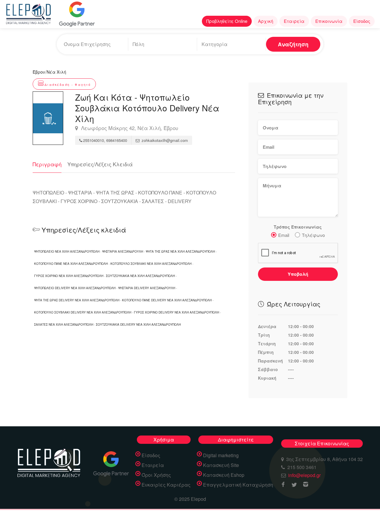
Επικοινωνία (329, 21)
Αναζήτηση (293, 44)
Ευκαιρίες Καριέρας (166, 485)
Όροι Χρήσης (156, 475)
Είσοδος (361, 21)
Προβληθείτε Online (226, 21)
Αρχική (265, 21)
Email (283, 235)
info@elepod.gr (304, 475)
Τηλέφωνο (313, 235)
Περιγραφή (47, 164)
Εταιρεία (294, 21)
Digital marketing (221, 455)
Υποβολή (298, 274)
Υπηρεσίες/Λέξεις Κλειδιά (100, 164)
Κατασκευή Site (221, 465)
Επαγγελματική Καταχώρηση (238, 485)
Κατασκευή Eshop (223, 475)
